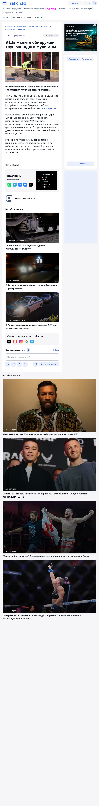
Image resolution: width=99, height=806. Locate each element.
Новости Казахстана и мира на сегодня (21, 26)
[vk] (25, 184)
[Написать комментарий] (32, 357)
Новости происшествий (15, 29)
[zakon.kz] (18, 3)
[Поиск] (94, 3)
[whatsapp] (9, 184)
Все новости (46, 26)
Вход (57, 350)
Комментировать (49, 364)
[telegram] (15, 184)
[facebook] (20, 184)
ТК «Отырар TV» (49, 108)
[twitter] (30, 184)
